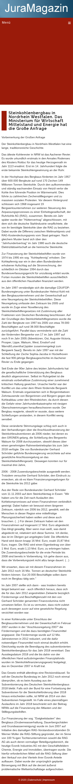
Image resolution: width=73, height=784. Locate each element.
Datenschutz (34, 780)
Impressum (49, 780)
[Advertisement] (36, 68)
